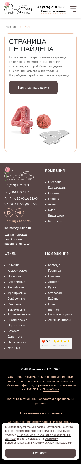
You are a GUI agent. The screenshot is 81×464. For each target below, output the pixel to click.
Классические (17, 270)
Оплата (53, 193)
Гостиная (54, 270)
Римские (14, 265)
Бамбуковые (16, 309)
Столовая (55, 293)
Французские (17, 293)
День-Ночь (15, 336)
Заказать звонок (53, 11)
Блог (51, 210)
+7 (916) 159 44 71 (17, 192)
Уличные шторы (59, 319)
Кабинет (54, 298)
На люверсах (17, 342)
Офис (52, 304)
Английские (16, 287)
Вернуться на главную (33, 87)
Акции (52, 204)
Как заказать (57, 187)
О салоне (55, 182)
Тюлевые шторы (19, 314)
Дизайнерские (17, 319)
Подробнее (51, 389)
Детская (53, 281)
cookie (41, 427)
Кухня (52, 287)
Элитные (14, 347)
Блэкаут (13, 331)
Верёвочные (16, 298)
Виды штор (56, 215)
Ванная (53, 309)
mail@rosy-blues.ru (17, 228)
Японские (14, 276)
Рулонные (15, 304)
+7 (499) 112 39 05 (17, 185)
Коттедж (54, 265)
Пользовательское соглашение (40, 413)
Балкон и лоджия (60, 314)
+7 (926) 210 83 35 (51, 7)
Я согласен (40, 453)
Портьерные (16, 325)
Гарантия (54, 198)
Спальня (54, 276)
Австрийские (16, 281)
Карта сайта (56, 221)
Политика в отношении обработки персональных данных (40, 401)
